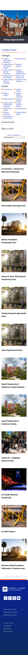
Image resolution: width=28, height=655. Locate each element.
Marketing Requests (10, 615)
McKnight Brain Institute (7, 109)
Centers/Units (7, 122)
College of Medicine (6, 94)
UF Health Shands (21, 108)
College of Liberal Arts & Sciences (8, 76)
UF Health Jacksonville (6, 113)
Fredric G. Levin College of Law (20, 76)
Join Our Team (8, 623)
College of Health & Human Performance (8, 71)
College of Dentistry (19, 90)
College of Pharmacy (19, 99)
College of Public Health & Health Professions (7, 104)
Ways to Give (7, 128)
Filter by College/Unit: (14, 135)
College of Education (19, 65)
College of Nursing (8, 99)
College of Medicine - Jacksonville (19, 94)
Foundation (7, 626)
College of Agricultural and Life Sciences (7, 60)
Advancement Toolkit (10, 612)
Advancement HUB (9, 609)
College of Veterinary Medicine (19, 104)
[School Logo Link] (13, 589)
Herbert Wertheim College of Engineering (8, 81)
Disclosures (7, 629)
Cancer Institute (7, 89)
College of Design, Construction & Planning (8, 66)
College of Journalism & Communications (20, 71)
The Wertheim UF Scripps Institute (8, 117)
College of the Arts (21, 58)
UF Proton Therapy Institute (21, 113)
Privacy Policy (8, 631)
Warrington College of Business (21, 80)
